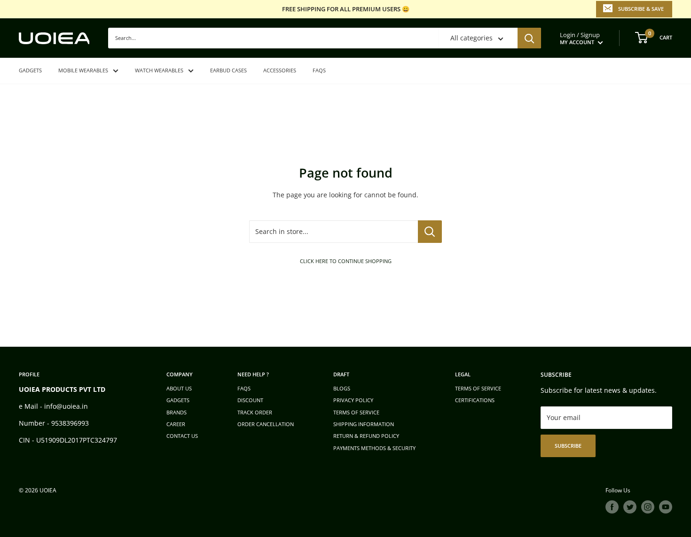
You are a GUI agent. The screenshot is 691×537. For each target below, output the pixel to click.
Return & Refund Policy (366, 435)
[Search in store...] (430, 231)
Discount (250, 400)
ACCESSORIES (279, 70)
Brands (176, 412)
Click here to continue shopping (346, 261)
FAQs (319, 70)
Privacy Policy (353, 400)
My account (578, 42)
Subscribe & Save (641, 8)
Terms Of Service (478, 388)
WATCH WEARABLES (159, 70)
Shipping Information (363, 424)
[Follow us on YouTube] (665, 507)
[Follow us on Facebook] (612, 507)
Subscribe (568, 445)
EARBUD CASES (228, 70)
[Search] (529, 38)
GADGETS (30, 70)
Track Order (254, 412)
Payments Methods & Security (374, 447)
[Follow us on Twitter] (629, 507)
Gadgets (177, 400)
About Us (179, 388)
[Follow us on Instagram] (647, 507)
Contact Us (182, 435)
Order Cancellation (265, 424)
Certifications (475, 400)
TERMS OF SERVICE (356, 412)
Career (175, 424)
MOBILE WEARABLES (83, 70)
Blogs (341, 388)
